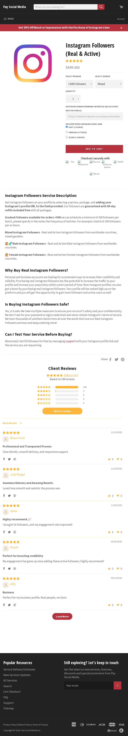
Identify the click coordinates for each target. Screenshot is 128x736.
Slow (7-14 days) (77, 137)
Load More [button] (62, 616)
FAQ (5, 697)
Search (7, 686)
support (70, 341)
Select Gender (102, 76)
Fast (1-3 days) (76, 127)
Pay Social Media (14, 7)
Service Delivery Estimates (19, 669)
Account (121, 19)
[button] (74, 61)
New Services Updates (16, 675)
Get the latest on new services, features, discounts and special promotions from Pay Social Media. (89, 673)
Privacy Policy (9, 724)
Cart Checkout (11, 691)
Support (8, 703)
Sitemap (8, 708)
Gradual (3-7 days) (78, 132)
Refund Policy (24, 724)
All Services (10, 680)
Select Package (73, 76)
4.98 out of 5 (71, 375)
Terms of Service (40, 724)
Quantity (70, 91)
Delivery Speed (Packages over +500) (84, 124)
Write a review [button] (62, 411)
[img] (11, 433)
